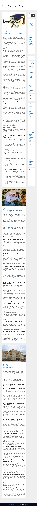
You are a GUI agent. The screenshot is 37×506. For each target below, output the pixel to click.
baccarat (15, 107)
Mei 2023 (30, 164)
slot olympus (31, 62)
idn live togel (22, 140)
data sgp (21, 394)
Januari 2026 (31, 108)
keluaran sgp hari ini (17, 276)
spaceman (31, 72)
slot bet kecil (31, 65)
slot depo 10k (18, 376)
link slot (30, 84)
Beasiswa (30, 171)
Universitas (5, 31)
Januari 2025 (31, 132)
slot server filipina (18, 339)
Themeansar (27, 504)
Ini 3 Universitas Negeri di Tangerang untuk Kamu (31, 24)
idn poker (30, 78)
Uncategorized (5, 364)
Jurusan (30, 173)
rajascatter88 (31, 63)
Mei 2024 (30, 154)
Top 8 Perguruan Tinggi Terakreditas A (11, 366)
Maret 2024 (31, 156)
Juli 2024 (30, 149)
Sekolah (4, 208)
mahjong (30, 77)
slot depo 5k (31, 66)
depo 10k (30, 76)
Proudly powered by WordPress (12, 504)
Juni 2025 (30, 124)
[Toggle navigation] (3, 2)
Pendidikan (31, 175)
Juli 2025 (30, 122)
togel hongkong (11, 227)
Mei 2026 (30, 106)
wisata (30, 184)
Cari (29, 13)
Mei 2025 (30, 127)
